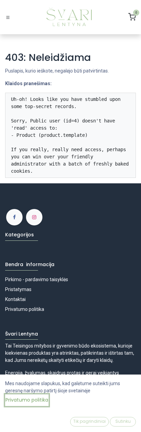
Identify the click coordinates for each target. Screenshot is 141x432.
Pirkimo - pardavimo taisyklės (36, 279)
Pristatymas (18, 289)
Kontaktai (15, 299)
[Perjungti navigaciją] (8, 17)
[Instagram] (34, 217)
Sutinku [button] (123, 421)
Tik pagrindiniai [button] (89, 421)
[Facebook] (14, 217)
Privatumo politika (25, 309)
